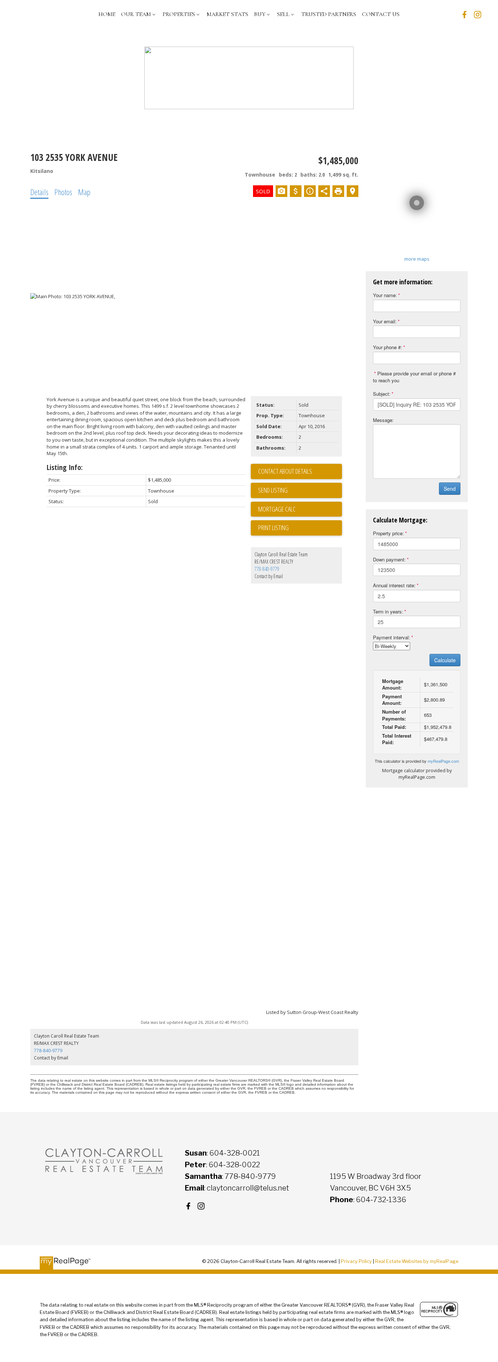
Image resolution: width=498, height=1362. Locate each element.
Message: (383, 420)
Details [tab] (39, 191)
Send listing (273, 490)
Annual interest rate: (394, 585)
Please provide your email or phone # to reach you (414, 377)
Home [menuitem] (106, 14)
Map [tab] (84, 191)
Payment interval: (391, 637)
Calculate (445, 660)
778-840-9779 (266, 568)
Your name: (385, 295)
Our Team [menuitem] (136, 14)
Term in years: (388, 611)
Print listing (273, 527)
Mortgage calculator (300, 509)
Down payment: (389, 559)
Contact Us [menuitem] (381, 14)
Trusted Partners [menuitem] (328, 14)
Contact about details (285, 471)
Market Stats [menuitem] (227, 14)
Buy (259, 14)
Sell (283, 14)
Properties (179, 14)
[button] (464, 14)
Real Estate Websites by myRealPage (416, 1261)
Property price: (388, 533)
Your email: (385, 321)
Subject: (381, 393)
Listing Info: (65, 467)
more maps (416, 259)
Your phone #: (387, 347)
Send (450, 488)
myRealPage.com (443, 761)
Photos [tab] (63, 191)
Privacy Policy (356, 1261)
